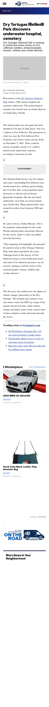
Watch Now (41, 4)
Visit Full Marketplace (37, 367)
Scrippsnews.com (31, 325)
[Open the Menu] (4, 4)
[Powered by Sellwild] (42, 517)
